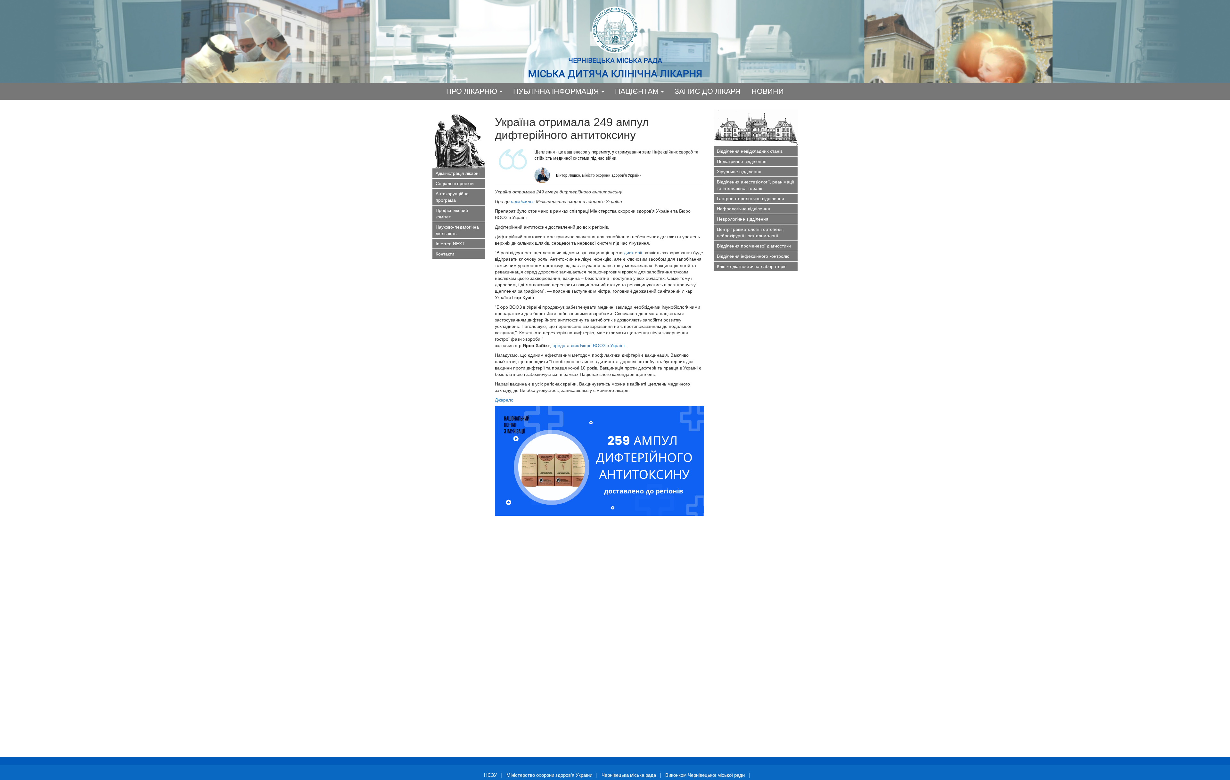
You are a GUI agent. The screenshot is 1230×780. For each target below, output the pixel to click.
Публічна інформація (557, 91)
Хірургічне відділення (739, 171)
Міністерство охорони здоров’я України (549, 775)
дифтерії (633, 252)
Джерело (505, 399)
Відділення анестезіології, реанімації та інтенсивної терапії (755, 185)
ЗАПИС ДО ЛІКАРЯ (708, 91)
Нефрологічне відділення (743, 208)
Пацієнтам (637, 91)
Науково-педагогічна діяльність (457, 230)
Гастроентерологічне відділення (750, 198)
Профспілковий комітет (452, 213)
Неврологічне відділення (742, 219)
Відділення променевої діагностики (754, 245)
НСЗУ (490, 775)
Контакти (445, 253)
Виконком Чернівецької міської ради (705, 775)
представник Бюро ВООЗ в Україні (589, 345)
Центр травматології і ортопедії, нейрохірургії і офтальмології (750, 232)
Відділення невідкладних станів (750, 151)
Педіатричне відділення (742, 161)
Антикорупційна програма (452, 197)
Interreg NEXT (450, 243)
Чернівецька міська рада (629, 775)
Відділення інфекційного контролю (753, 256)
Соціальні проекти (455, 183)
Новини (767, 91)
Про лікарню (472, 91)
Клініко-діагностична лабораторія (752, 266)
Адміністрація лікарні (458, 173)
